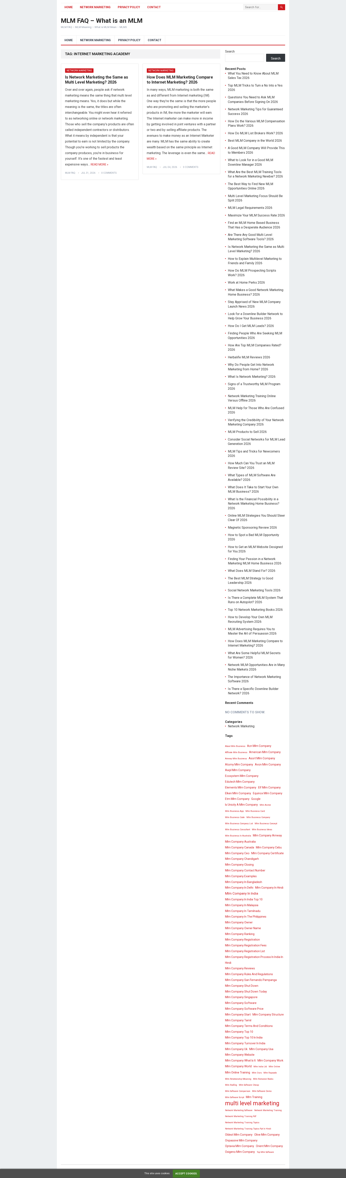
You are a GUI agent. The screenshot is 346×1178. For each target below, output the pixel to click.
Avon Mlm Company (268, 764)
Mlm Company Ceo (237, 853)
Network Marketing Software (238, 1110)
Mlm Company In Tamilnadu (243, 911)
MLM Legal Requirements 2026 (250, 208)
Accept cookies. (186, 1173)
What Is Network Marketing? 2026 (252, 377)
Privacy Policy (129, 7)
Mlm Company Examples (241, 876)
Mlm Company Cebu (269, 847)
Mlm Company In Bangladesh (243, 882)
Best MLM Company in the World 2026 (255, 141)
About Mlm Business (235, 746)
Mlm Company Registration (242, 939)
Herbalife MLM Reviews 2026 (249, 357)
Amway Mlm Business (236, 758)
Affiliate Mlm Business (236, 752)
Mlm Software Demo (262, 1091)
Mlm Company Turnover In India (245, 1043)
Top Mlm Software (265, 1152)
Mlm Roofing (231, 1085)
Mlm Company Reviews (240, 968)
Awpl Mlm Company (238, 770)
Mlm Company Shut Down (241, 985)
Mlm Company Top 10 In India (244, 1037)
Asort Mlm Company (262, 758)
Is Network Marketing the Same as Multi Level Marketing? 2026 (96, 80)
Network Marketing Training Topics (242, 1122)
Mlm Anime (265, 805)
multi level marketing (252, 1103)
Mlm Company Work (270, 1060)
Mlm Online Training (237, 1072)
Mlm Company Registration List (245, 951)
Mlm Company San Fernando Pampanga (251, 980)
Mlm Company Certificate (267, 853)
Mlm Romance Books (263, 1079)
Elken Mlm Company (238, 793)
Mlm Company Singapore (241, 997)
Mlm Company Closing (239, 864)
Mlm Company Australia (240, 841)
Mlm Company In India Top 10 (244, 899)
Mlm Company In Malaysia (241, 905)
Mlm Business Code (235, 817)
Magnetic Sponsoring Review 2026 (252, 527)
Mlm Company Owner (239, 922)
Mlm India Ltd (260, 1066)
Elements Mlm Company (240, 787)
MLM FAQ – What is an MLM (102, 20)
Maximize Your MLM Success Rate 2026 (256, 215)
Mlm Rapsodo (270, 1072)
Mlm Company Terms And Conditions (249, 1026)
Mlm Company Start (238, 1014)
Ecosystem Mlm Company (241, 775)
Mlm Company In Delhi (239, 887)
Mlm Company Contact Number (245, 870)
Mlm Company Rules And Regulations (249, 974)
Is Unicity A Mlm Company (241, 804)
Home (68, 7)
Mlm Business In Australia (238, 835)
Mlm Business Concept (266, 823)
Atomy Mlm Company (239, 764)
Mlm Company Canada (239, 847)
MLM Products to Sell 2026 (247, 432)
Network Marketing (95, 7)
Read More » (99, 164)
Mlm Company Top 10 (239, 1031)
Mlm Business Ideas (262, 829)
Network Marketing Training (268, 1110)
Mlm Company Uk (236, 1049)
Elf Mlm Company (269, 787)
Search (230, 51)
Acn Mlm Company (259, 745)
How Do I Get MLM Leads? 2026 (251, 326)
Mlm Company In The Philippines (245, 916)
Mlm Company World (238, 1066)
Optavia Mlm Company (239, 1146)
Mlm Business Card (255, 811)
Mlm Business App (234, 811)
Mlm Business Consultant (237, 829)
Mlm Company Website (239, 1054)
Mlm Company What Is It (240, 1060)
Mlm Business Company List (239, 823)
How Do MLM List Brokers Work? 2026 (255, 133)
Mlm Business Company (258, 817)
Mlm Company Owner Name (243, 928)
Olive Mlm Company (267, 1134)
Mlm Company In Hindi (269, 887)
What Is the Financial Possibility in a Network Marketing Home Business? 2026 (253, 503)
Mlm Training (254, 1097)
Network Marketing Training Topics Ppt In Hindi (248, 1128)
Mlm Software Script (234, 1097)
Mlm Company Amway (267, 835)
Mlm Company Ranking (239, 934)
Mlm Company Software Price (244, 1008)
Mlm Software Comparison (237, 1091)
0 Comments (109, 172)
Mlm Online (274, 1066)
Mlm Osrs (257, 1072)
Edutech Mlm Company (240, 781)
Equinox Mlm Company (267, 793)
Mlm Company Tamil (238, 1020)
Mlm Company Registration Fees (246, 945)
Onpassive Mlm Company (241, 1140)
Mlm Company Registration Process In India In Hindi (254, 959)
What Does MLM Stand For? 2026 (251, 571)
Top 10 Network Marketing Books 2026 (255, 610)
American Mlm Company (265, 752)
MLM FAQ (70, 172)
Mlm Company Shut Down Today (246, 991)
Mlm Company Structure (268, 1014)
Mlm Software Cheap (249, 1085)
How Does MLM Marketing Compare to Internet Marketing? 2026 (180, 80)
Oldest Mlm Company (238, 1134)
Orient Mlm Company (269, 1146)
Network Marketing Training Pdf (240, 1116)
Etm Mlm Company (237, 798)
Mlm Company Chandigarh (242, 858)
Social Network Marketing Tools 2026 (254, 590)
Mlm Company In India (241, 893)
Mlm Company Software (240, 1003)
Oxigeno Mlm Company (240, 1151)
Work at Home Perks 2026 (246, 282)
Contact (154, 7)
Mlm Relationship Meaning (238, 1079)
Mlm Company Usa (261, 1049)
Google (256, 798)
